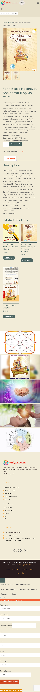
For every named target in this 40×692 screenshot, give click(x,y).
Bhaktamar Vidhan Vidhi (11, 487)
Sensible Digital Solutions (24, 565)
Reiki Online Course (10, 497)
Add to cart (15, 144)
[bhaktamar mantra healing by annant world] (13, 3)
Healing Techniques (27, 589)
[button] (34, 31)
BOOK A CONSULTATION (11, 690)
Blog (5, 519)
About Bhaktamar (23, 585)
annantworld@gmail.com (13, 532)
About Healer (6, 585)
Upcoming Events (9, 490)
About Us (7, 500)
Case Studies (8, 504)
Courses (4, 594)
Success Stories (9, 510)
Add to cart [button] (8, 258)
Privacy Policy (20, 573)
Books (10, 23)
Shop (14, 594)
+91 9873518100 (11, 535)
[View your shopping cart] (9, 9)
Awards (6, 513)
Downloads (8, 507)
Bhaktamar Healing (8, 589)
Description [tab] (10, 158)
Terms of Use (11, 570)
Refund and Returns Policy (25, 570)
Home (5, 23)
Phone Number (6, 626)
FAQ (5, 517)
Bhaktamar (7, 493)
